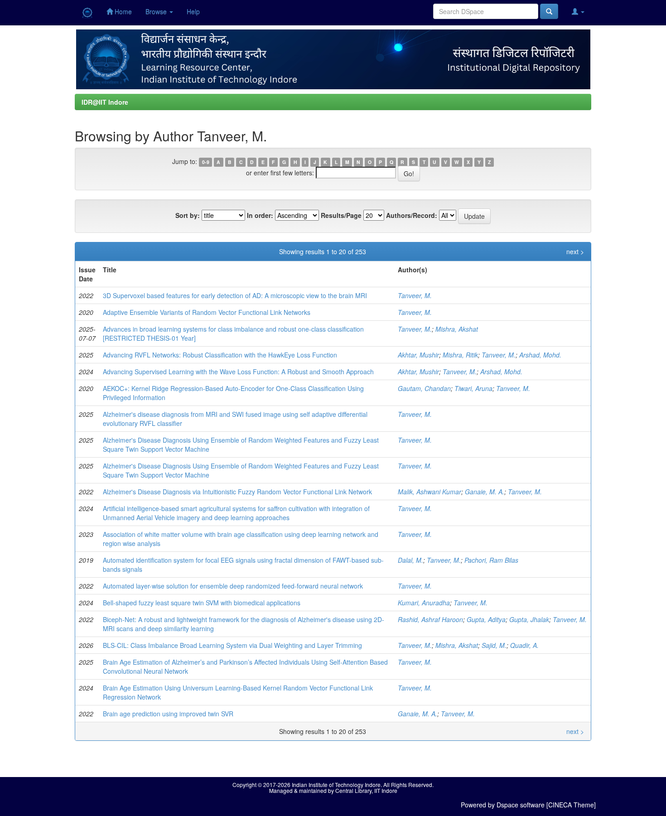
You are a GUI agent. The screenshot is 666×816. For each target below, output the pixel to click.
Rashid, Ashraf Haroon (430, 619)
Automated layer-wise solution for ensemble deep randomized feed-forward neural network (233, 585)
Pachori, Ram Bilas (491, 560)
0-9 (205, 162)
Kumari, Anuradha (424, 602)
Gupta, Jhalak (529, 619)
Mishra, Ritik (460, 354)
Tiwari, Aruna (473, 388)
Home (122, 11)
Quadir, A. (524, 645)
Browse (157, 11)
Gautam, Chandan (424, 388)
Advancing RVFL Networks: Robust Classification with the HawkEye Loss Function (220, 354)
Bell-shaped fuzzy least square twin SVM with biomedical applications (201, 602)
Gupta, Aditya (486, 619)
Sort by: (187, 215)
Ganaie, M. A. (484, 491)
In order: (260, 215)
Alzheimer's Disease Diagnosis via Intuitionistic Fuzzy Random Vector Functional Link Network (237, 491)
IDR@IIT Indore (105, 101)
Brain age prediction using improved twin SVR (168, 713)
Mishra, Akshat (456, 328)
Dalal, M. (410, 560)
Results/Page (341, 215)
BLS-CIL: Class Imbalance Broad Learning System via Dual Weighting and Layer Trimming (232, 645)
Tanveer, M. (415, 295)
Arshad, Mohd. (540, 354)
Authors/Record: (411, 215)
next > (575, 251)
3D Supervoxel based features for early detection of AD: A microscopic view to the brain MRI (235, 295)
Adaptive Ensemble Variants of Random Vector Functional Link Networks (206, 312)
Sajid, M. (494, 645)
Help (193, 11)
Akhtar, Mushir (418, 354)
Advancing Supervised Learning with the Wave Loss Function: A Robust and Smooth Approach (238, 371)
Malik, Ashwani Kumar (429, 491)
